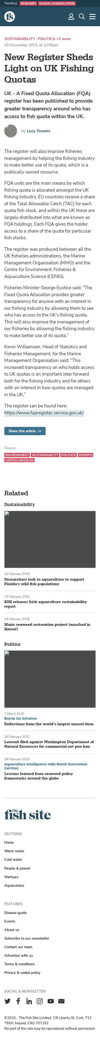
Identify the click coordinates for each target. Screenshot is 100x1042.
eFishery (28, 3)
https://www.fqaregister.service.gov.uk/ (44, 413)
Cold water (13, 859)
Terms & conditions (19, 964)
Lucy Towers (38, 131)
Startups (11, 876)
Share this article (22, 431)
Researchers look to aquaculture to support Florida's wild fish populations (44, 581)
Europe (85, 455)
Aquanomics (14, 885)
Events (9, 921)
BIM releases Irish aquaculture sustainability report (45, 604)
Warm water (14, 851)
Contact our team (18, 947)
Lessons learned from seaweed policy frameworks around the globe (38, 776)
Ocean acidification (57, 3)
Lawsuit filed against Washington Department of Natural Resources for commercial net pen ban (49, 744)
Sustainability (19, 39)
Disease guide (15, 912)
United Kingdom (19, 460)
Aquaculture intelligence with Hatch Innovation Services (45, 766)
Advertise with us (18, 955)
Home (9, 842)
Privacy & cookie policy (22, 972)
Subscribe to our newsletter (26, 938)
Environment (17, 455)
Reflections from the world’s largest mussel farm (49, 724)
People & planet (17, 868)
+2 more (63, 39)
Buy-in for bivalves (20, 719)
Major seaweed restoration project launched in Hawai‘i (47, 626)
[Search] (82, 16)
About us (11, 929)
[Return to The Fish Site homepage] (27, 818)
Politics (46, 39)
